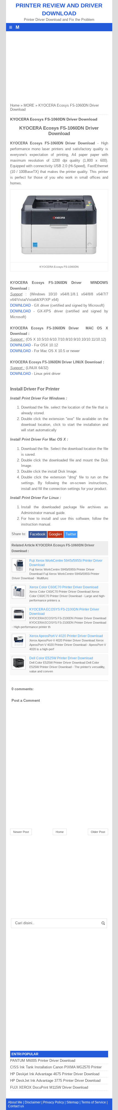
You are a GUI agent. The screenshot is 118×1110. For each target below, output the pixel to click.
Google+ (55, 534)
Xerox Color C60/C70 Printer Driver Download (63, 587)
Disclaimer (33, 1102)
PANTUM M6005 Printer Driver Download (42, 1060)
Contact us (16, 1106)
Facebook (38, 534)
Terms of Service (93, 1102)
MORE (29, 105)
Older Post (98, 832)
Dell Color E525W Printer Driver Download (61, 658)
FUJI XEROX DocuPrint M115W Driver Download (49, 1087)
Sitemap (72, 1102)
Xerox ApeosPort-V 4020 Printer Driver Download (66, 636)
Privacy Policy (53, 1102)
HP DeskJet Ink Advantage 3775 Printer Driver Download (55, 1080)
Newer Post (21, 832)
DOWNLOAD (20, 305)
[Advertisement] (51, 65)
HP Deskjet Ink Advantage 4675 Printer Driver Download (54, 1074)
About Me (15, 1102)
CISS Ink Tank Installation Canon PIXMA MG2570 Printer (56, 1067)
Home (14, 105)
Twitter (71, 534)
